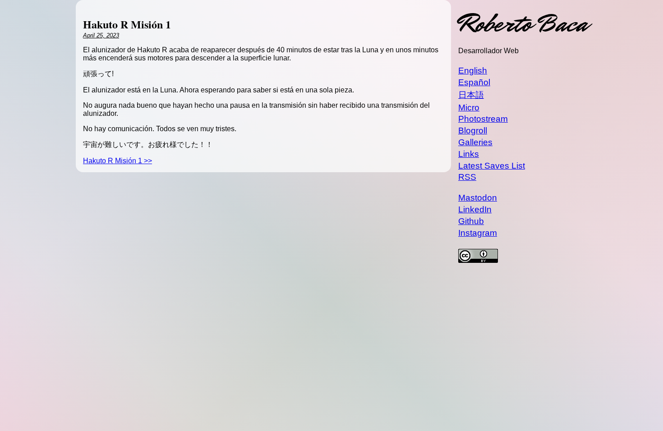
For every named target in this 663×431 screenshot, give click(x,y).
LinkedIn (475, 209)
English (472, 70)
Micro (468, 107)
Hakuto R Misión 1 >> (117, 161)
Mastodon (477, 197)
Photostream (483, 119)
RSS (467, 177)
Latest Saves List (491, 165)
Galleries (475, 142)
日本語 (471, 95)
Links (468, 154)
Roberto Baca (522, 23)
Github (471, 221)
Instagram (477, 233)
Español (474, 82)
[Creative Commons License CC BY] (522, 257)
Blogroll (472, 130)
